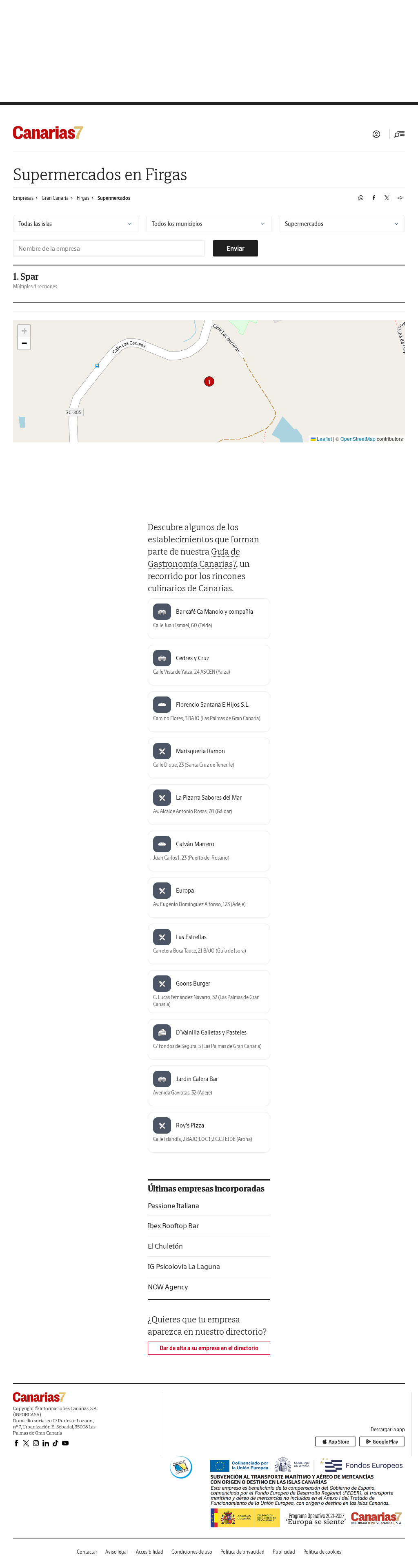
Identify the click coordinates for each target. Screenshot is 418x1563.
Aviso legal (116, 1552)
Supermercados (114, 198)
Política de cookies (322, 1552)
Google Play (385, 1442)
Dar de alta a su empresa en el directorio (209, 1348)
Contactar (87, 1552)
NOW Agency (168, 1286)
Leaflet (324, 438)
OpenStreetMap (358, 438)
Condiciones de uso (191, 1552)
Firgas (83, 198)
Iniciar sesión (376, 134)
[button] (209, 381)
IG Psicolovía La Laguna (184, 1266)
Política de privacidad (242, 1552)
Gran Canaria (55, 198)
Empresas (23, 198)
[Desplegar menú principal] (399, 134)
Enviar (236, 248)
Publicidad (284, 1552)
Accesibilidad (149, 1552)
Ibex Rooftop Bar (173, 1225)
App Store (339, 1442)
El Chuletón (165, 1246)
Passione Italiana (173, 1205)
